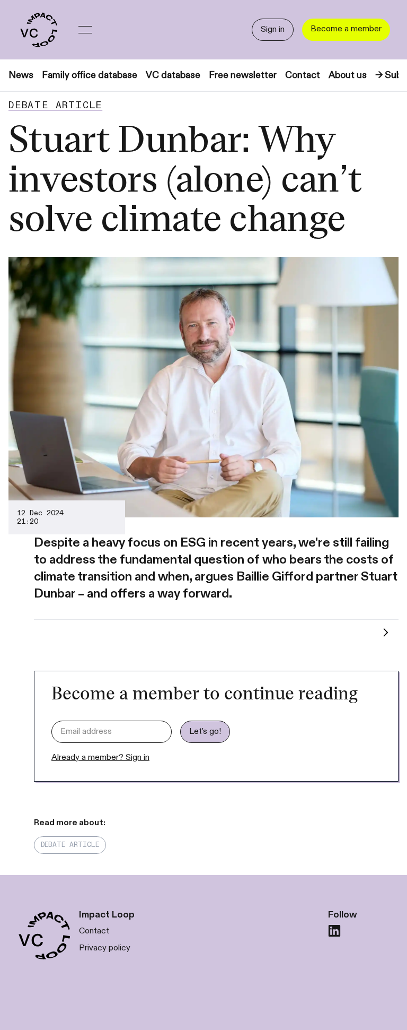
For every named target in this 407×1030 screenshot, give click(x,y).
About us (348, 75)
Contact (302, 75)
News (20, 75)
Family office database (89, 75)
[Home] (38, 30)
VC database (173, 75)
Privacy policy (104, 948)
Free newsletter (243, 75)
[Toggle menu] (85, 30)
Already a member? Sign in (100, 757)
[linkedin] (334, 930)
